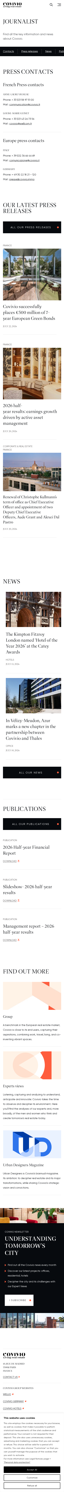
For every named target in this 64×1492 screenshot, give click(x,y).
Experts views (13, 1086)
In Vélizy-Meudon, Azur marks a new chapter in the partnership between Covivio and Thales (31, 730)
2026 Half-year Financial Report (26, 850)
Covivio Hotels (12, 1408)
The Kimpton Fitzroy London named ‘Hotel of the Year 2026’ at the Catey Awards (32, 643)
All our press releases (31, 227)
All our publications (30, 824)
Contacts (8, 51)
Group (8, 1017)
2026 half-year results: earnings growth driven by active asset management (30, 415)
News (48, 51)
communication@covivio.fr (24, 104)
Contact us (10, 1377)
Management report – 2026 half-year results (28, 929)
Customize (32, 1477)
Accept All (32, 1469)
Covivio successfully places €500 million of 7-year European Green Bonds (29, 313)
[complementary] (32, 1452)
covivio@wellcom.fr (20, 123)
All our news (30, 772)
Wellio (7, 1394)
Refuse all (32, 1485)
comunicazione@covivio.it (24, 160)
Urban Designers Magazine (23, 1165)
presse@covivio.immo (22, 179)
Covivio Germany (13, 1401)
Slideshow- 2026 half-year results (27, 890)
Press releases (29, 51)
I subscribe (19, 1300)
